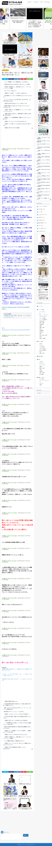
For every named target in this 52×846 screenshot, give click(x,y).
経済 (41, 336)
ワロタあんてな (41, 209)
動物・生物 (42, 368)
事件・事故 (42, 322)
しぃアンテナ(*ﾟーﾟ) (42, 206)
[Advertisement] (17, 138)
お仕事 (41, 361)
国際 (41, 325)
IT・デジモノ (42, 311)
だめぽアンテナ (41, 217)
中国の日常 (42, 321)
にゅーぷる (40, 225)
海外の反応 (40, 356)
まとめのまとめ (41, 231)
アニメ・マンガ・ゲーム (44, 381)
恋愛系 (41, 371)
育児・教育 (42, 372)
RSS (42, 2)
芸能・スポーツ (41, 377)
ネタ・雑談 (40, 341)
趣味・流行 (42, 353)
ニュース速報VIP (43, 319)
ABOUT (30, 2)
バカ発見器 (42, 346)
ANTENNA (47, 2)
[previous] (1, 18)
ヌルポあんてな (41, 220)
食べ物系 (42, 374)
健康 (41, 366)
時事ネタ (42, 332)
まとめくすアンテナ (42, 214)
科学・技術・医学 (5, 70)
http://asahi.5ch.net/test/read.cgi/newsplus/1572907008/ (16, 329)
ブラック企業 (42, 348)
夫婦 (41, 369)
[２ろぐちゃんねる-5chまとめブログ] (12, 5)
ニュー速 (40, 211)
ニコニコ (42, 345)
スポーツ (42, 383)
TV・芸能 (42, 379)
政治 (41, 329)
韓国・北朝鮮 (42, 338)
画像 (41, 384)
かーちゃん (42, 363)
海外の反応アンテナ (42, 222)
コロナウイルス (43, 316)
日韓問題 (42, 330)
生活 (39, 359)
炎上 (41, 351)
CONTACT (36, 2)
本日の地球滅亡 (43, 350)
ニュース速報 (41, 309)
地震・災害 (42, 327)
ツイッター (40, 306)
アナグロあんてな (42, 228)
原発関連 (42, 324)
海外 (41, 333)
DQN (41, 343)
